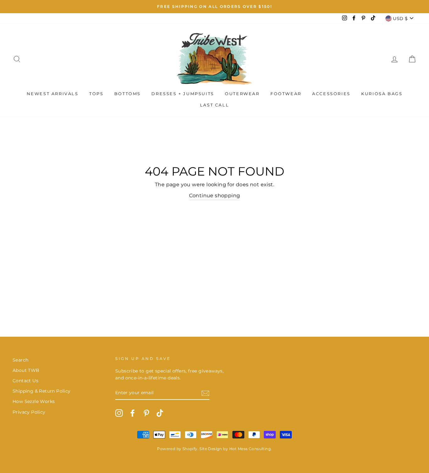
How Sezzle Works (34, 401)
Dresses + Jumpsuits (182, 93)
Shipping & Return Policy (42, 391)
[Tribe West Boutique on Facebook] (132, 413)
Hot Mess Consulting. (250, 448)
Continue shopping (214, 195)
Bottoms (127, 93)
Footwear (285, 93)
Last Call (214, 104)
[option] (214, 6)
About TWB (26, 370)
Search (20, 359)
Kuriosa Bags (381, 93)
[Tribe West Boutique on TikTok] (160, 413)
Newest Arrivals (53, 93)
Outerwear (242, 93)
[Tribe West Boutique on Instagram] (119, 413)
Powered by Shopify (177, 448)
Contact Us (25, 380)
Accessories (331, 93)
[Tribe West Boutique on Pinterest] (146, 413)
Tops (96, 93)
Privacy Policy (29, 412)
